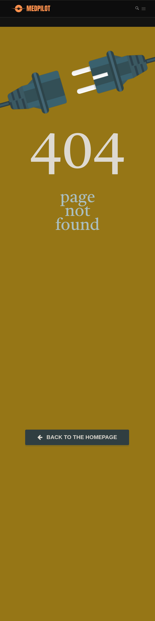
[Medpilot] (30, 8)
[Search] (135, 8)
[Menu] (144, 9)
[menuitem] (135, 8)
